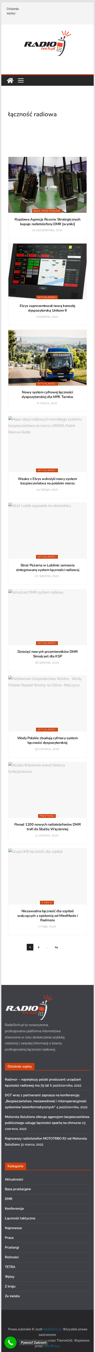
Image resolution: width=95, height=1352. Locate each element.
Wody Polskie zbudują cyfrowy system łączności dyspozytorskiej (47, 740)
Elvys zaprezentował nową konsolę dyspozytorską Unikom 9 (47, 308)
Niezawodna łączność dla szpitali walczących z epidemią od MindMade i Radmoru (47, 916)
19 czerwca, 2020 (46, 749)
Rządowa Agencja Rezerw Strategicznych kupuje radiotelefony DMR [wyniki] (47, 222)
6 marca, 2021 (46, 403)
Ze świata (12, 1296)
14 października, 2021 (46, 230)
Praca (9, 1238)
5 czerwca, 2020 (46, 835)
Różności (12, 1257)
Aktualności (47, 297)
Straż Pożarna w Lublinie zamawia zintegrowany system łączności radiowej (47, 567)
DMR (8, 1199)
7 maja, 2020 (46, 926)
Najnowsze (13, 1228)
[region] (47, 64)
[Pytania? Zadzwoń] (10, 1343)
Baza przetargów (47, 210)
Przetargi (47, 816)
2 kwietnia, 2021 (46, 316)
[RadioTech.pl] (10, 80)
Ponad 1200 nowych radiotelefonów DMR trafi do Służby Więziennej (47, 827)
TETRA (10, 1267)
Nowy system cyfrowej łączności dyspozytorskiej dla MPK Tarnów (47, 394)
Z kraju (47, 902)
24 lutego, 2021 (47, 489)
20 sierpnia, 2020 (46, 576)
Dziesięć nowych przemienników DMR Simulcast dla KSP (47, 654)
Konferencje (14, 1209)
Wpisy (9, 1277)
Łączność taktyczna (20, 1218)
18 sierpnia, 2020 (46, 662)
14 (56, 947)
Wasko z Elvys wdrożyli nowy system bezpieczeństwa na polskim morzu (47, 481)
